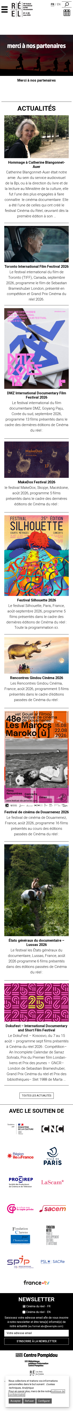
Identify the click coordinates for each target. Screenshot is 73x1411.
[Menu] (4, 9)
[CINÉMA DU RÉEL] (25, 9)
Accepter (15, 1400)
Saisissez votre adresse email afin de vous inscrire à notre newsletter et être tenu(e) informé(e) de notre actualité (36, 1322)
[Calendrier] (67, 13)
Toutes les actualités (36, 1095)
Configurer (44, 1400)
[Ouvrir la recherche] (67, 4)
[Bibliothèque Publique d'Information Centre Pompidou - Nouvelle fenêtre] (36, 1363)
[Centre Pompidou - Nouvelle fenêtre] (36, 1355)
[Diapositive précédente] (9, 54)
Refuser (29, 1400)
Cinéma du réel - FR (38, 1306)
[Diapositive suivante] (63, 54)
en (58, 4)
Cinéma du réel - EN (38, 1312)
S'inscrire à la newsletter (37, 1341)
